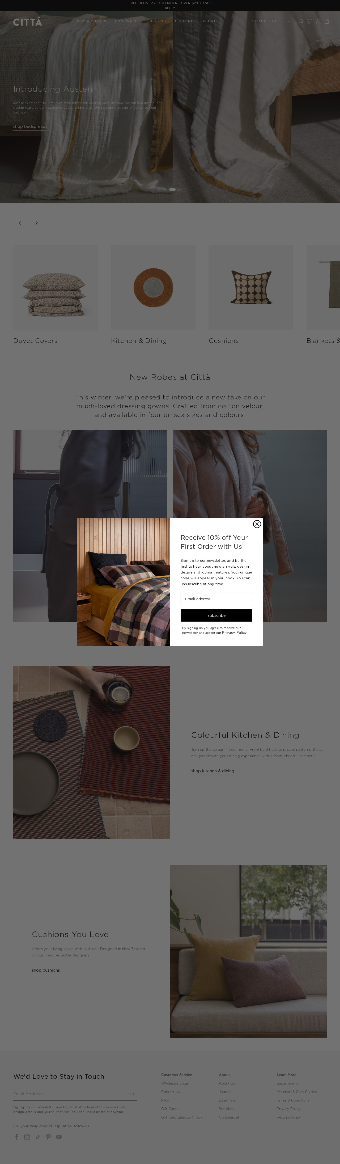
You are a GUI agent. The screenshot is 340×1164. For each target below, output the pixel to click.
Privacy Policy (234, 632)
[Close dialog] (257, 524)
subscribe (217, 615)
